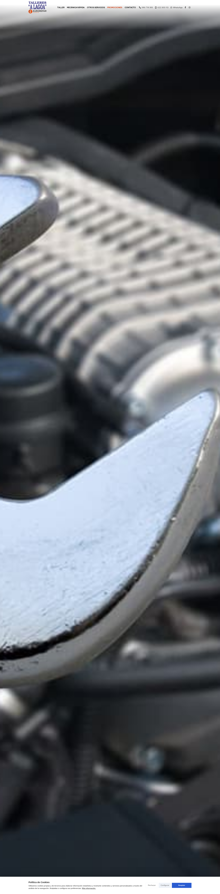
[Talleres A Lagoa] (37, 5)
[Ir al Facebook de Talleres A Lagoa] (185, 7)
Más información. (89, 888)
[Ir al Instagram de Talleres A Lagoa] (189, 7)
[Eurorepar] (37, 11)
